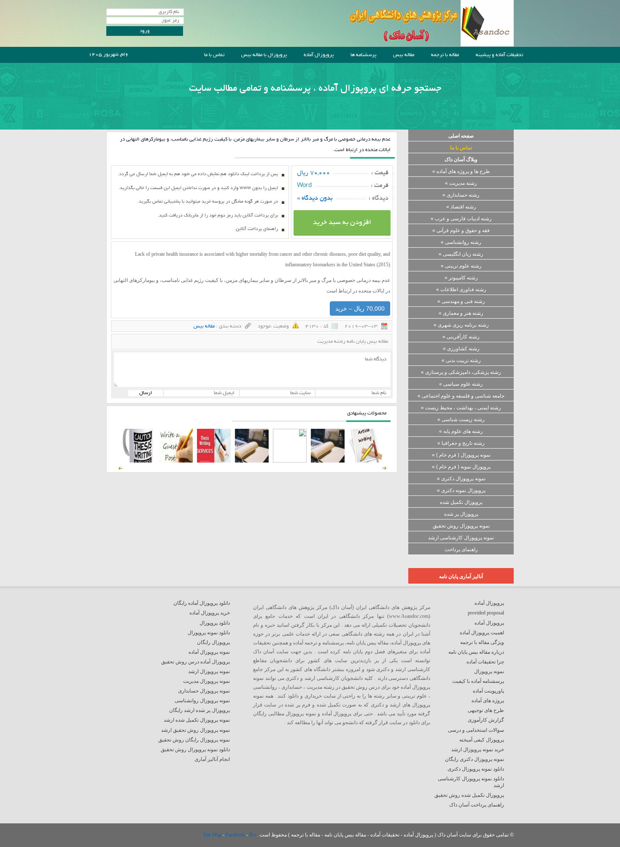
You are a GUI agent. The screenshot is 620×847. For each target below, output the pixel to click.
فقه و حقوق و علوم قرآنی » (461, 230)
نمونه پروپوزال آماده (209, 652)
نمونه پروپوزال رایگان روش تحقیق (194, 740)
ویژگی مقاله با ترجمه (482, 642)
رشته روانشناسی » (461, 242)
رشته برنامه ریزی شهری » (461, 325)
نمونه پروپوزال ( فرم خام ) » (461, 455)
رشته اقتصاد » (461, 207)
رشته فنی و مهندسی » (461, 301)
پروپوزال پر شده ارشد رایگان (199, 710)
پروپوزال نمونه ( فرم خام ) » (461, 467)
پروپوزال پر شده (461, 514)
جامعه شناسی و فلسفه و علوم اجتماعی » (461, 396)
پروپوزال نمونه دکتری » (461, 490)
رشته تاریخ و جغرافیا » (461, 443)
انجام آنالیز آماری (212, 759)
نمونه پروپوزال (489, 671)
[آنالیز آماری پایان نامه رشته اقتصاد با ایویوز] (214, 461)
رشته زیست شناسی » (461, 419)
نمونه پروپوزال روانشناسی (202, 701)
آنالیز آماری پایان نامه (461, 576)
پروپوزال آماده (319, 55)
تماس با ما (214, 55)
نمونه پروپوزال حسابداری (204, 691)
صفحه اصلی (461, 136)
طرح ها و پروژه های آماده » (461, 171)
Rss (253, 835)
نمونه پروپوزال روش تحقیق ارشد (195, 730)
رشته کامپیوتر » (461, 278)
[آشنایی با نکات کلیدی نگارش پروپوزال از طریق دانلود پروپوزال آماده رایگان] (176, 461)
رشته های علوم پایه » (461, 431)
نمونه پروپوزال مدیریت (206, 681)
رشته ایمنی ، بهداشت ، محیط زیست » (461, 408)
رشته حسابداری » (461, 195)
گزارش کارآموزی (486, 720)
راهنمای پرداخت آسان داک (476, 805)
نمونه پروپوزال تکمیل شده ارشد (197, 720)
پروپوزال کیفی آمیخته (481, 740)
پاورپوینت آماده (488, 691)
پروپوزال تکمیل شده (461, 502)
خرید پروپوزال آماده (209, 613)
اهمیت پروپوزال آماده (482, 633)
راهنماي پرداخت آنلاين (257, 229)
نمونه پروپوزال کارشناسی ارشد (461, 538)
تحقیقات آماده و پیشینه (499, 55)
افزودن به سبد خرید (342, 223)
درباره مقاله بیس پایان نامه (476, 652)
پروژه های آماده (488, 701)
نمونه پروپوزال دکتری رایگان (474, 759)
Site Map (213, 835)
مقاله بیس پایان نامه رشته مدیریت (352, 341)
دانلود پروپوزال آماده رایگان (201, 603)
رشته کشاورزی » (461, 349)
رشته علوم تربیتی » (461, 266)
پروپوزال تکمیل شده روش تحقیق (469, 795)
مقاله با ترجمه (445, 55)
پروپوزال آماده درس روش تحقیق (195, 662)
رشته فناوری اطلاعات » (461, 289)
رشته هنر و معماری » (461, 313)
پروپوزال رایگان (213, 642)
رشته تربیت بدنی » (461, 360)
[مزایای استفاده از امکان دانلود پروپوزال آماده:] (138, 461)
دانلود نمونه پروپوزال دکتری (475, 769)
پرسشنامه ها (363, 55)
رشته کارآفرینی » (461, 337)
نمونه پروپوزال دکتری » (461, 479)
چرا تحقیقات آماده (485, 662)
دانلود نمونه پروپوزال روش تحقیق (195, 749)
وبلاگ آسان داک (461, 159)
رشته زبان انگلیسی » (461, 254)
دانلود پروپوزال (214, 623)
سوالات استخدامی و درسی (476, 730)
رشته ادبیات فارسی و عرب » (461, 219)
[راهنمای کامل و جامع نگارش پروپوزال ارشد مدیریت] (366, 461)
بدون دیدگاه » (315, 198)
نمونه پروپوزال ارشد (209, 671)
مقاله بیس (403, 55)
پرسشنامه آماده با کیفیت (478, 681)
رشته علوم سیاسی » (461, 384)
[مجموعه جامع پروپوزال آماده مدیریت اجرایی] (252, 461)
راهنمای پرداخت (461, 549)
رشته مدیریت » (461, 183)
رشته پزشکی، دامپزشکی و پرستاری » (461, 372)
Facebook (236, 835)
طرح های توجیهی (486, 710)
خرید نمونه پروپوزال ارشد (477, 749)
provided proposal (486, 613)
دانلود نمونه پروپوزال (209, 633)
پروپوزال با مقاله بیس (264, 55)
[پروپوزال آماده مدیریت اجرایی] (290, 461)
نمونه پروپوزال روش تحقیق (461, 526)
